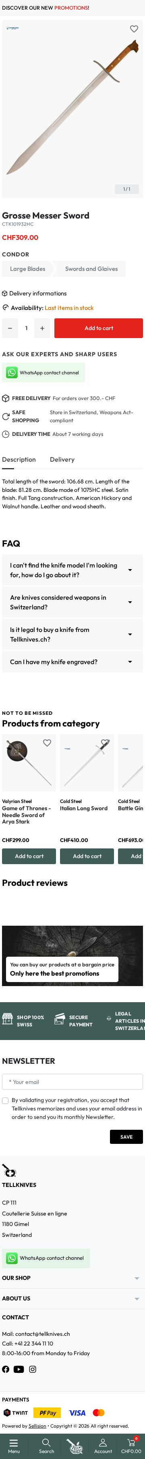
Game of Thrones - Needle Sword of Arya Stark (26, 815)
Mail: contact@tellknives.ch (36, 1333)
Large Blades (27, 268)
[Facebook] (5, 1369)
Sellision (37, 1426)
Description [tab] (19, 459)
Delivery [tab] (62, 459)
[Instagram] (33, 1369)
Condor (15, 254)
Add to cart (99, 328)
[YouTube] (19, 1369)
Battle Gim (131, 808)
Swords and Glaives (91, 268)
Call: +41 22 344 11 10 (27, 1343)
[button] (46, 1446)
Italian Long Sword (84, 808)
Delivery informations (37, 293)
